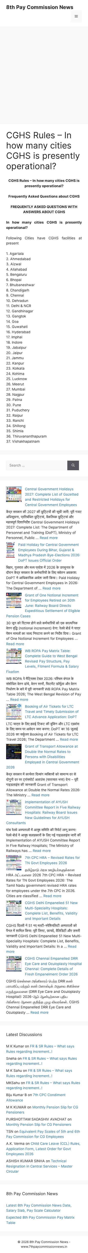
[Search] (73, 465)
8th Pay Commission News (39, 7)
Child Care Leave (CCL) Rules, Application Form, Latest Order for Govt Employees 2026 (43, 1149)
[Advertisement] (44, 71)
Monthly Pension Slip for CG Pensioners (38, 1125)
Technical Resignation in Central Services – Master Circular (39, 1166)
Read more (49, 538)
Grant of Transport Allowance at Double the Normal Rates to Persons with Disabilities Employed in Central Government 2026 (42, 756)
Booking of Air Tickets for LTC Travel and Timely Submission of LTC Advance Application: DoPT (52, 711)
